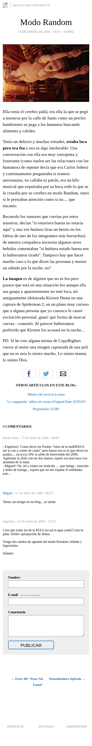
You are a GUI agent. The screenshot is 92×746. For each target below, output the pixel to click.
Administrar (76, 726)
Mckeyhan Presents (31, 5)
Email (63, 373)
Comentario (16, 612)
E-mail (24, 595)
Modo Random (46, 22)
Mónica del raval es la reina (46, 394)
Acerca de (15, 726)
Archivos (46, 726)
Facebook (29, 373)
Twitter (46, 373)
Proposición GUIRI (46, 409)
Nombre (14, 577)
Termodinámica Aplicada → (67, 678)
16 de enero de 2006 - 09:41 (39, 31)
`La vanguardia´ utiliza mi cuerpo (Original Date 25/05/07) (46, 402)
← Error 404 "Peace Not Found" (27, 681)
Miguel (8, 493)
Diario (69, 31)
